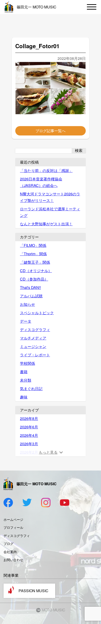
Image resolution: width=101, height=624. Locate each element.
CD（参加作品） (34, 279)
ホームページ (13, 519)
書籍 (23, 371)
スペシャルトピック (37, 312)
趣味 (23, 397)
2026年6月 (29, 427)
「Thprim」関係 (33, 253)
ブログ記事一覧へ (50, 130)
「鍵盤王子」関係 (35, 262)
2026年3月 (29, 443)
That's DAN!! (30, 287)
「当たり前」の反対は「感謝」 (46, 170)
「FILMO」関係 (33, 245)
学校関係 (27, 363)
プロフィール (13, 527)
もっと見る (48, 452)
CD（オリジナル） (36, 270)
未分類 (25, 380)
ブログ (8, 543)
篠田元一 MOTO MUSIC (36, 7)
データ (25, 321)
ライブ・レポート (35, 355)
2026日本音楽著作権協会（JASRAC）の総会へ (41, 182)
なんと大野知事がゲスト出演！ (46, 223)
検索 (78, 151)
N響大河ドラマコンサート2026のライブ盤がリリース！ (50, 197)
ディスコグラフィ (35, 329)
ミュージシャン (33, 346)
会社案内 (10, 551)
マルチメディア (33, 338)
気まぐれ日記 (31, 388)
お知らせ (27, 304)
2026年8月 (29, 418)
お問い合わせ (13, 559)
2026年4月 (29, 435)
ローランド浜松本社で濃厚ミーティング (50, 212)
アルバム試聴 (31, 296)
